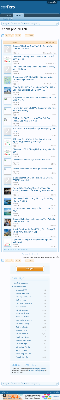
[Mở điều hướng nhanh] (57, 24)
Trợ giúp (56, 392)
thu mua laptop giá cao (38, 368)
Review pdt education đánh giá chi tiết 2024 (32, 169)
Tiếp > (31, 36)
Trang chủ (7, 15)
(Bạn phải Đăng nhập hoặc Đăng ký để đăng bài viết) (41, 257)
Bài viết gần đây (8, 19)
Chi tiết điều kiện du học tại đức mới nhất (31, 160)
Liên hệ (49, 392)
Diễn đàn (18, 15)
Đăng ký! (30, 269)
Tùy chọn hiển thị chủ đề (30, 254)
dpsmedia (16, 92)
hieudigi (15, 51)
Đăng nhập (52, 2)
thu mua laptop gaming (36, 370)
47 (26, 36)
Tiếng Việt (4, 392)
